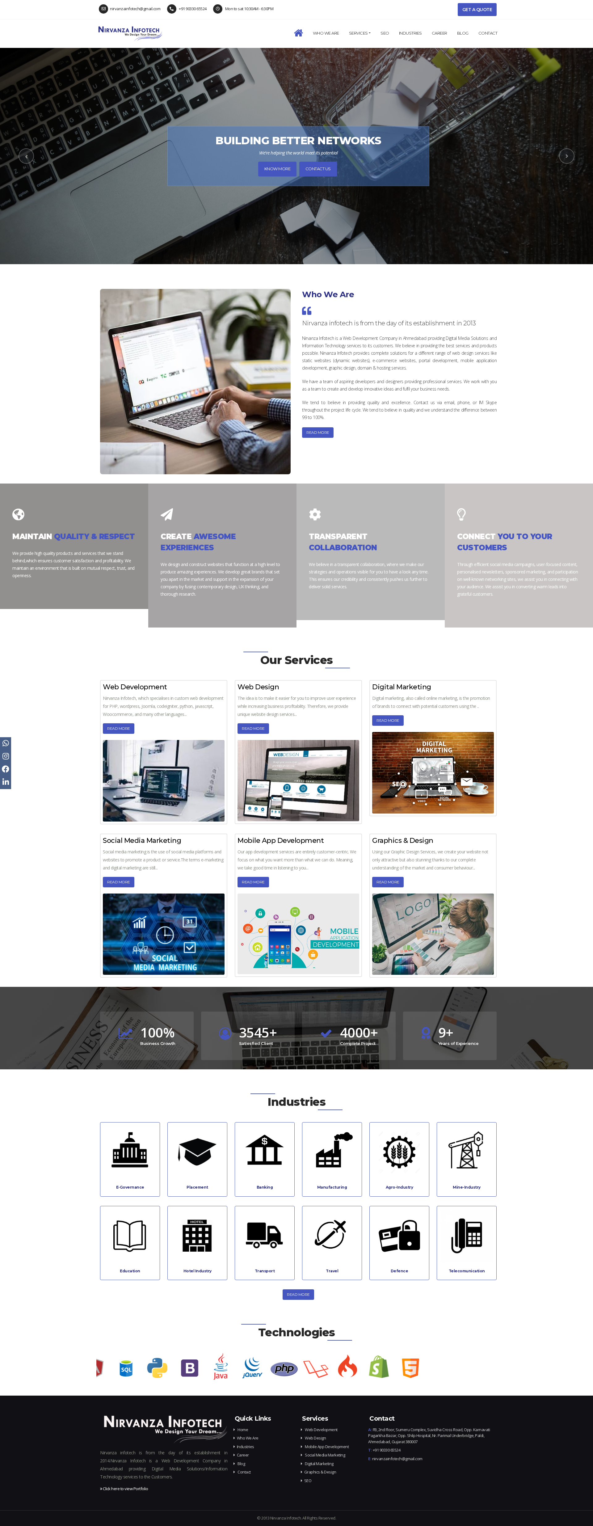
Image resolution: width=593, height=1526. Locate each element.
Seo (385, 33)
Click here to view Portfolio (125, 1488)
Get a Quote (477, 9)
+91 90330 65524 (192, 8)
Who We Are (326, 33)
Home (242, 1429)
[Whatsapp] (5, 743)
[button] (26, 156)
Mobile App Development (281, 840)
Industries (410, 33)
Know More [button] (277, 168)
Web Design (258, 687)
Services (358, 33)
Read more (317, 432)
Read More (118, 728)
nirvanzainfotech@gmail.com (135, 8)
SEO (307, 1480)
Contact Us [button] (318, 168)
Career (243, 1455)
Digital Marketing (401, 687)
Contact (488, 33)
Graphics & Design (402, 840)
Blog (463, 33)
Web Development (135, 687)
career (439, 33)
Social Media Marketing (142, 840)
